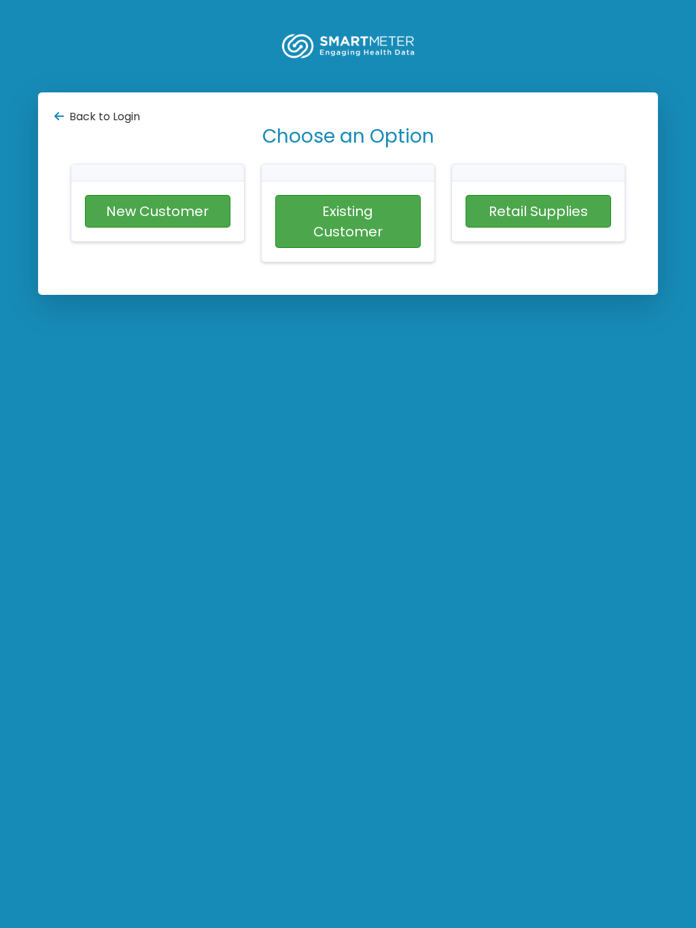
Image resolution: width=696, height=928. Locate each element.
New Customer (157, 211)
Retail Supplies (538, 211)
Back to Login (104, 116)
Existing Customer (348, 221)
